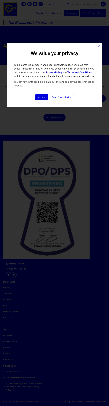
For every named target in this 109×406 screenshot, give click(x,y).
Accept (41, 97)
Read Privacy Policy (61, 97)
